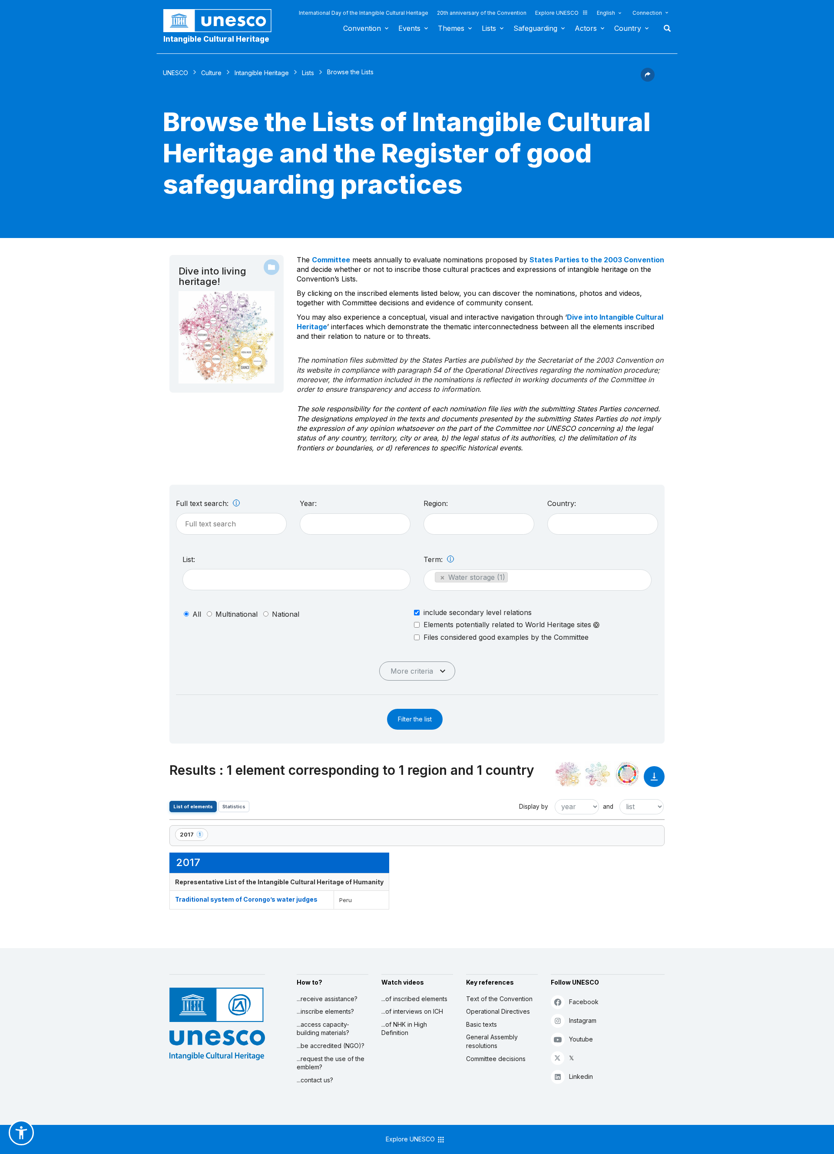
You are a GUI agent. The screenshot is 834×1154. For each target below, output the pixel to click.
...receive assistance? (327, 998)
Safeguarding (535, 28)
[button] (648, 79)
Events (409, 28)
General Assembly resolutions (492, 1041)
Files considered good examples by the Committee (506, 637)
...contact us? (315, 1080)
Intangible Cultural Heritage (216, 39)
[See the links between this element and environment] (598, 774)
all (196, 614)
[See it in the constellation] (568, 774)
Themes (451, 28)
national (285, 614)
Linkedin (581, 1076)
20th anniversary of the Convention (481, 13)
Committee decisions (496, 1058)
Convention (362, 28)
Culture (211, 72)
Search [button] (665, 28)
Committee (331, 259)
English (606, 13)
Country (627, 28)
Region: (436, 503)
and (608, 806)
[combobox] (355, 524)
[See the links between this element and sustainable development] (627, 774)
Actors (586, 28)
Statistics (233, 807)
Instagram (582, 1020)
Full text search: (203, 503)
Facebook (584, 1001)
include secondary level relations (478, 612)
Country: (561, 503)
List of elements (193, 807)
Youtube (581, 1039)
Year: (308, 503)
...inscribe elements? (325, 1011)
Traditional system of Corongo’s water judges (246, 899)
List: (188, 559)
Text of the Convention (499, 998)
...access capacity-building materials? (323, 1029)
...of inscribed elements (414, 998)
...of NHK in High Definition (404, 1029)
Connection (647, 13)
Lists (489, 28)
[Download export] (654, 780)
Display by (533, 806)
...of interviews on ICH (412, 1011)
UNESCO (175, 72)
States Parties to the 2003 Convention (597, 259)
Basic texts (481, 1024)
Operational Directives (498, 1011)
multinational (236, 614)
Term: (434, 559)
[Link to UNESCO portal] (222, 20)
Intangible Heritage (262, 72)
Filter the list (415, 719)
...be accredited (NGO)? (330, 1045)
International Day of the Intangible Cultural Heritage (363, 13)
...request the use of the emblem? (330, 1063)
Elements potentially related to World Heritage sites (508, 625)
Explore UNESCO (557, 13)
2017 (193, 836)
